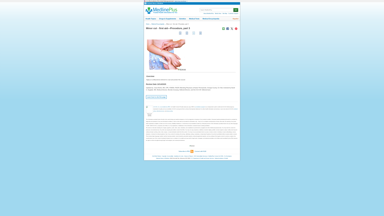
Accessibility (170, 156)
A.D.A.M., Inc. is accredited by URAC (161, 106)
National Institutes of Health (221, 158)
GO (236, 10)
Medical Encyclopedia (211, 19)
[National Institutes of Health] (145, 3)
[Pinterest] (236, 28)
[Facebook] (228, 28)
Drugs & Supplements (167, 19)
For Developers (228, 156)
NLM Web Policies (156, 156)
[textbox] (217, 10)
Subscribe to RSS (184, 151)
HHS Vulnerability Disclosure (201, 156)
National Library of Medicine (155, 3)
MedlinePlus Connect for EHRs (215, 156)
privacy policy (170, 111)
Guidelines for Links (179, 156)
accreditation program (200, 106)
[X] (232, 28)
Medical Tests (194, 19)
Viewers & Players (188, 156)
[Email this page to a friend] (223, 28)
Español (235, 19)
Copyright (164, 156)
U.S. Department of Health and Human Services (202, 158)
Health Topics (151, 19)
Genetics (182, 19)
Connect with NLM (200, 151)
